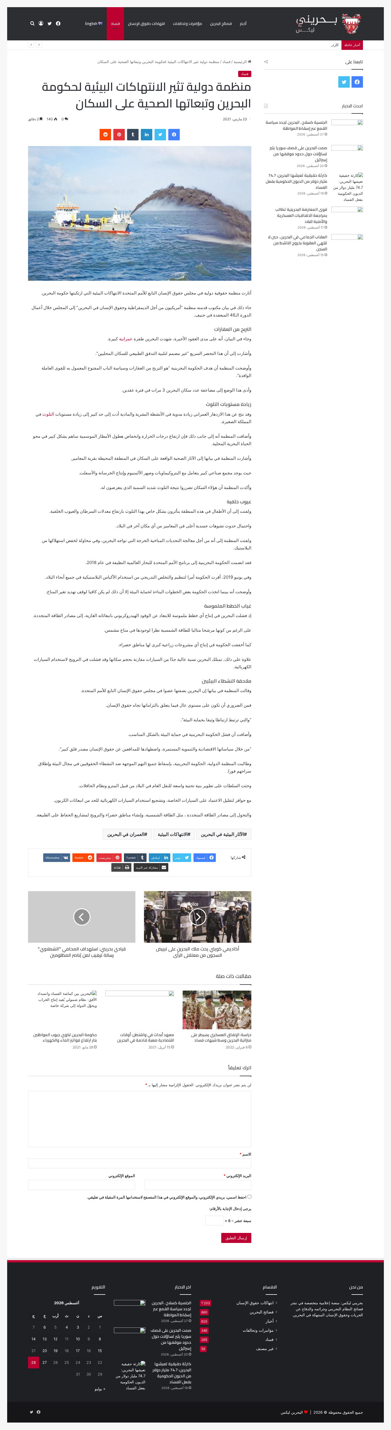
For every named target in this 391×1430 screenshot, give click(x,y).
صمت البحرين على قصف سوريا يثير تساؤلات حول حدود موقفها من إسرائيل (298, 154)
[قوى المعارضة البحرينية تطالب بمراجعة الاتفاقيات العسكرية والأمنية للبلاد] (347, 217)
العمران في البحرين (125, 834)
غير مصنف (265, 1348)
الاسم (245, 1154)
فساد (115, 23)
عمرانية (126, 338)
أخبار (243, 23)
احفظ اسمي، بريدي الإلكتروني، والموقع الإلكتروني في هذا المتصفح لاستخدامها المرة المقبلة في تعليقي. (166, 1197)
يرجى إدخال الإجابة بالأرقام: (230, 1208)
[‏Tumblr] (133, 134)
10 (78, 1339)
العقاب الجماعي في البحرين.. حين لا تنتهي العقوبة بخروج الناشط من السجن (297, 243)
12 (56, 1339)
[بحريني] (319, 24)
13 (45, 1339)
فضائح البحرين (221, 23)
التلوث (48, 414)
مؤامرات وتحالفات (187, 23)
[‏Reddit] (105, 134)
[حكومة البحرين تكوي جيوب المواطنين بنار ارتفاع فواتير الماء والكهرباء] (62, 1010)
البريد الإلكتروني (237, 1175)
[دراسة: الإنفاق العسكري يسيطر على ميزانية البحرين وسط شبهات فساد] (217, 1010)
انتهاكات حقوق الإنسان (146, 23)
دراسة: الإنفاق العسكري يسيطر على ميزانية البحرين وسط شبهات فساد (221, 1037)
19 (56, 1350)
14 (33, 1339)
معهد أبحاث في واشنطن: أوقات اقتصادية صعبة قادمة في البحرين (145, 1037)
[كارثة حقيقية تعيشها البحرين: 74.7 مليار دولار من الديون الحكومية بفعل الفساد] (347, 187)
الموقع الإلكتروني (121, 1175)
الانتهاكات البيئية (172, 834)
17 (78, 1350)
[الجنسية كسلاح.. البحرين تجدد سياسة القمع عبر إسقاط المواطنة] (347, 130)
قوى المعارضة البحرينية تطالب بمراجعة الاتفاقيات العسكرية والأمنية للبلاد (301, 215)
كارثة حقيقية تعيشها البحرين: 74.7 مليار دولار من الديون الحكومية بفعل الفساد (277, 44)
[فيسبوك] (174, 134)
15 (100, 1350)
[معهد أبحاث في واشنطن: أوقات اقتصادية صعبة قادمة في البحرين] (139, 1010)
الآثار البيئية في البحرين (222, 834)
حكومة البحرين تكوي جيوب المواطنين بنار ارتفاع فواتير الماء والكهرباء (65, 1037)
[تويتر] (160, 134)
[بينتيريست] (119, 134)
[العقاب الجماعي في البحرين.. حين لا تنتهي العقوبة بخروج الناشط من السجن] (347, 449)
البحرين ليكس (292, 1412)
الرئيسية (241, 61)
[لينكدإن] (146, 134)
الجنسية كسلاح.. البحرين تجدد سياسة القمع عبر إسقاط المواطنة (296, 125)
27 (44, 1362)
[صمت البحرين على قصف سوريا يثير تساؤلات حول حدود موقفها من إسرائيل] (347, 155)
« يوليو (100, 1388)
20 (44, 1350)
